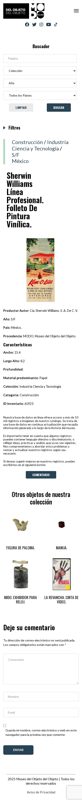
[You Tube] (48, 24)
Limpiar (21, 107)
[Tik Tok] (55, 24)
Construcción (27, 142)
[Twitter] (34, 24)
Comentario (41, 474)
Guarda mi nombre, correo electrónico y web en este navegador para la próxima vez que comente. (41, 732)
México (20, 161)
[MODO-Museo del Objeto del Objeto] (23, 11)
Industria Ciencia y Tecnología (40, 145)
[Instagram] (41, 24)
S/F (15, 155)
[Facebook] (27, 24)
